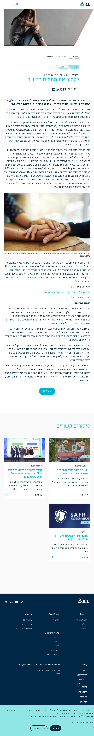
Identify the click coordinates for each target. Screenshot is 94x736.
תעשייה (56, 628)
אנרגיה (56, 624)
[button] (64, 89)
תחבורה (56, 641)
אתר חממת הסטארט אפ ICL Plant (48, 672)
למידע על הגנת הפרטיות (82, 722)
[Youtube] (16, 602)
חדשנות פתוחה (26, 624)
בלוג (70, 56)
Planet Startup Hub (24, 628)
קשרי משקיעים (25, 665)
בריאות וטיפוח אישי (51, 632)
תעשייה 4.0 (27, 620)
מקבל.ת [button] (56, 728)
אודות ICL (83, 614)
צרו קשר (83, 696)
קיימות (84, 665)
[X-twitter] (6, 602)
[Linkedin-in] (11, 602)
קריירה (84, 686)
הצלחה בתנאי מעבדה (79, 297)
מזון (57, 646)
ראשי (77, 56)
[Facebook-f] (27, 602)
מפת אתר (83, 701)
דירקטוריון (83, 628)
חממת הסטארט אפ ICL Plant (48, 665)
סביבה (85, 670)
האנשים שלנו (82, 679)
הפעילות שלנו (53, 614)
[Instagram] (22, 602)
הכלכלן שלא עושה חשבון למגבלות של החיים (67, 292)
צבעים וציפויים (53, 650)
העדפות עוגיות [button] (39, 728)
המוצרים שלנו (81, 683)
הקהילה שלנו (82, 674)
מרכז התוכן (82, 691)
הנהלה (84, 624)
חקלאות (56, 620)
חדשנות (28, 614)
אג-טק (56, 637)
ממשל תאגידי (81, 620)
